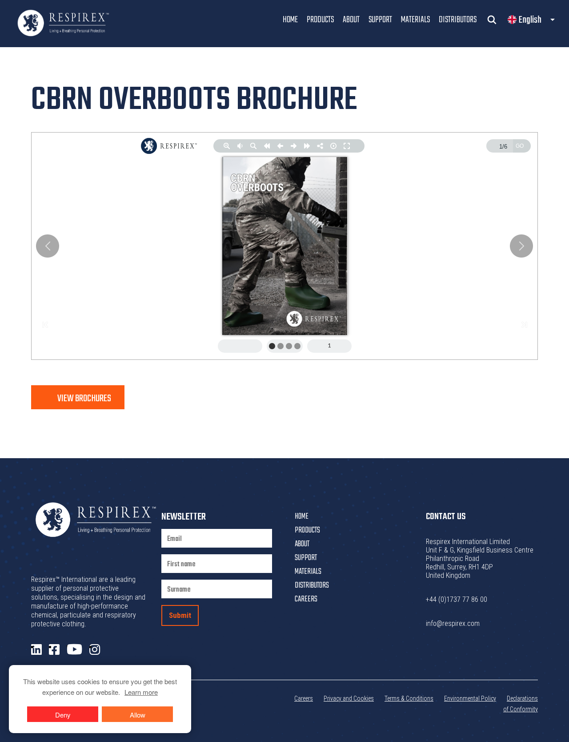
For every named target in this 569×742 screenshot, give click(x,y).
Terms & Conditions (409, 698)
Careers (306, 599)
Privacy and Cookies (349, 698)
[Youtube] (74, 649)
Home (290, 20)
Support (380, 20)
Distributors (458, 20)
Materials (415, 20)
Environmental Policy (470, 698)
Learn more (141, 692)
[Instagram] (94, 650)
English (530, 20)
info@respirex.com (453, 623)
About (351, 20)
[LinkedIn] (36, 650)
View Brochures (84, 398)
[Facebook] (54, 650)
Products (320, 20)
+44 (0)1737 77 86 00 (456, 599)
